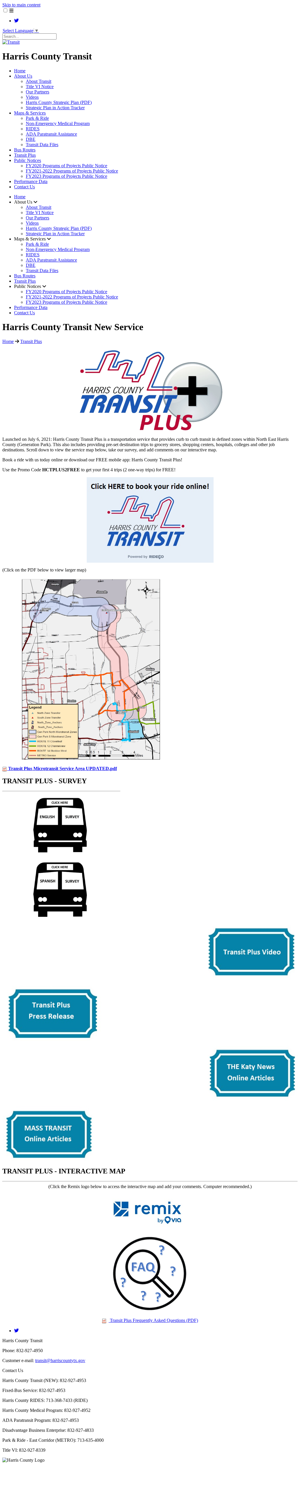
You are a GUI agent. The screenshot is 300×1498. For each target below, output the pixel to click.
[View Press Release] (52, 1039)
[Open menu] (11, 10)
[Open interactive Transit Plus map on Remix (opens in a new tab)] (150, 1228)
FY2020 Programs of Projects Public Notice (66, 165)
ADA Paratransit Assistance (51, 134)
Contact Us (24, 186)
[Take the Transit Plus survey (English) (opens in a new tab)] (61, 854)
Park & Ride (37, 118)
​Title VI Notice (40, 86)
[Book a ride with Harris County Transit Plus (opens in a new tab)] (150, 561)
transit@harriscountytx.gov (60, 1360)
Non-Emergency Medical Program (58, 123)
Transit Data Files (42, 144)
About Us (23, 76)
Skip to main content (21, 4)
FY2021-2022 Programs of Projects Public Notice (72, 170)
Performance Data (30, 181)
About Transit (38, 81)
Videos (32, 97)
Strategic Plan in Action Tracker (55, 107)
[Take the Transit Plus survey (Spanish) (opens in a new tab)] (61, 918)
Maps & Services (30, 112)
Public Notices (27, 160)
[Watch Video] (251, 979)
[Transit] (11, 42)
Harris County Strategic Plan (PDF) (59, 102)
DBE (30, 139)
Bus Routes (24, 149)
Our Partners (37, 91)
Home (19, 70)
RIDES (33, 128)
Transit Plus (25, 155)
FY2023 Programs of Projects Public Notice (66, 176)
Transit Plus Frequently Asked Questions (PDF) (153, 1320)
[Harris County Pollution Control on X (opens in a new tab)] (16, 20)
